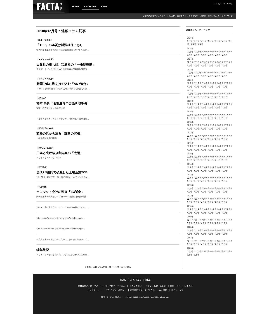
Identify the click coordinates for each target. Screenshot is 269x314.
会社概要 (163, 290)
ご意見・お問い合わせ (209, 16)
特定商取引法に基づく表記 (142, 290)
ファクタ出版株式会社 (114, 297)
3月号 (210, 55)
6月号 (210, 41)
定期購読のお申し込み (152, 16)
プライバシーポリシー (116, 290)
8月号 (196, 41)
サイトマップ (227, 16)
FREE (104, 6)
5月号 (217, 41)
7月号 (203, 41)
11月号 (198, 52)
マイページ (228, 4)
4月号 (224, 41)
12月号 (190, 52)
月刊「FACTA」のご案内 (174, 16)
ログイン (217, 4)
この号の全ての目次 (122, 267)
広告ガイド (175, 286)
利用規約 (188, 286)
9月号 (189, 41)
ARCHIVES (90, 6)
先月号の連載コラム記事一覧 (98, 267)
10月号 (206, 52)
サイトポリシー (94, 290)
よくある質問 (192, 16)
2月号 (193, 44)
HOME (75, 6)
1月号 (200, 44)
